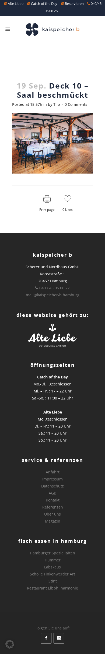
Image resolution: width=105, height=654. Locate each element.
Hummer (53, 559)
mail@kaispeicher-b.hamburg (52, 294)
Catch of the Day (43, 3)
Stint (52, 581)
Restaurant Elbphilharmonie (52, 588)
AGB (52, 493)
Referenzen (52, 507)
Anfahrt (53, 472)
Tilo (56, 104)
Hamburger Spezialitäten (52, 552)
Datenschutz (52, 486)
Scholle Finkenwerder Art (52, 574)
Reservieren (74, 3)
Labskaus (52, 567)
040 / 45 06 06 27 (54, 287)
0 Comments (76, 104)
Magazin (52, 521)
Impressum (52, 479)
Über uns (52, 514)
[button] (9, 644)
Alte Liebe (15, 3)
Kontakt (53, 500)
